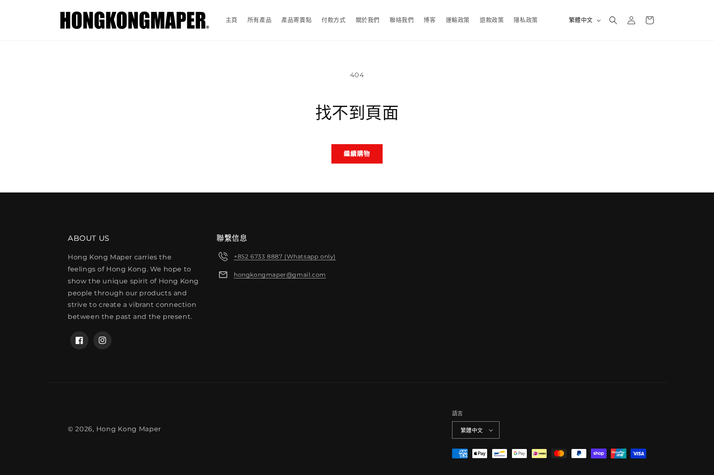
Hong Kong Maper (129, 429)
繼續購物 (357, 153)
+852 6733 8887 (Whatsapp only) (285, 256)
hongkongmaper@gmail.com (280, 274)
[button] (613, 20)
